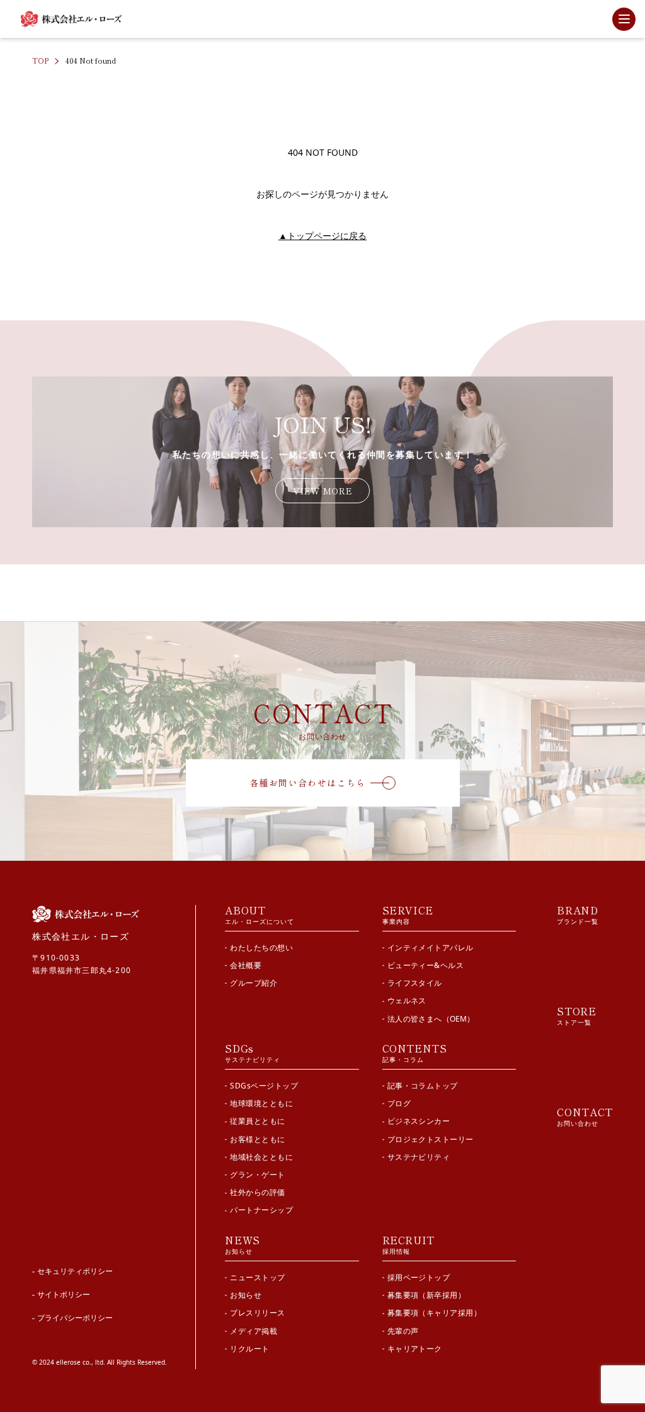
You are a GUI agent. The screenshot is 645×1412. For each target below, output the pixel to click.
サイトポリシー (63, 1294)
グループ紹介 (253, 982)
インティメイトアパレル (430, 947)
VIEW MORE (322, 490)
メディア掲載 (253, 1331)
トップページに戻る (322, 236)
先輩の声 (403, 1331)
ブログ (399, 1103)
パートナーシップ (261, 1210)
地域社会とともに (261, 1157)
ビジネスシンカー (418, 1121)
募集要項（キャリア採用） (434, 1312)
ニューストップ (257, 1277)
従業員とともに (257, 1121)
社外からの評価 (257, 1192)
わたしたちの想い (261, 947)
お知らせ (245, 1295)
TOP (40, 60)
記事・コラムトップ (422, 1085)
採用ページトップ (418, 1277)
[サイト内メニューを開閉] (624, 19)
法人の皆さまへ (430, 1018)
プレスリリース (257, 1312)
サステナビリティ (418, 1157)
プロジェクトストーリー (430, 1139)
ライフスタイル (414, 982)
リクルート (249, 1348)
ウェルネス (406, 1000)
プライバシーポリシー (75, 1317)
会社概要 (245, 965)
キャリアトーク (414, 1348)
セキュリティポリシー (75, 1271)
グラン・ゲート (257, 1174)
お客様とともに (257, 1139)
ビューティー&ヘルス (425, 965)
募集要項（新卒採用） (426, 1295)
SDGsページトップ (264, 1085)
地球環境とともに (261, 1103)
